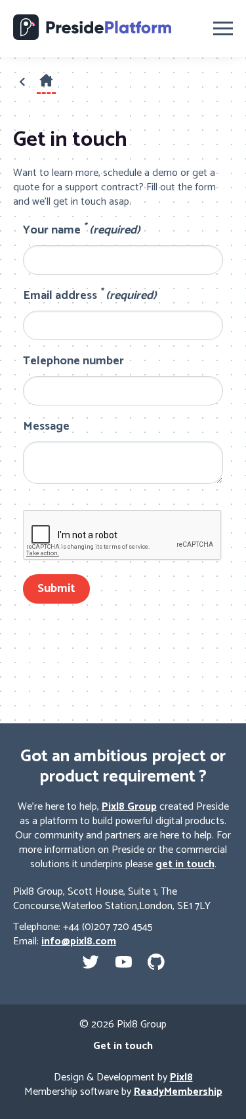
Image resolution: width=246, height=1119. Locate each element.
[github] (156, 962)
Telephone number (73, 361)
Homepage (46, 91)
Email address (90, 296)
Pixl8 (181, 1077)
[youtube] (123, 962)
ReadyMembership (178, 1092)
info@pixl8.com (78, 941)
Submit (56, 588)
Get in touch (123, 1046)
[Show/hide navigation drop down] (223, 28)
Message (46, 427)
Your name (81, 230)
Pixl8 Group (129, 807)
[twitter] (90, 962)
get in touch (185, 864)
